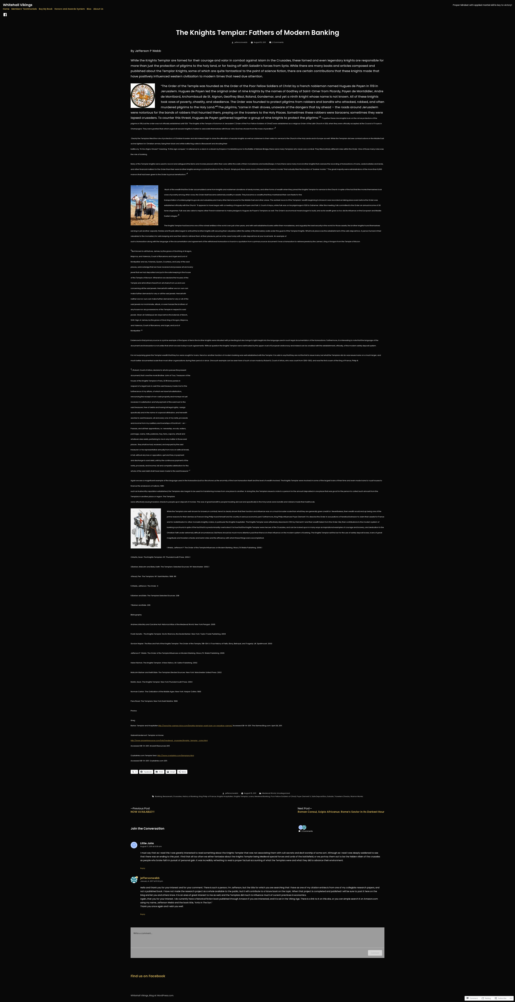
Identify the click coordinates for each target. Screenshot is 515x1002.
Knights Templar (241, 796)
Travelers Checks (342, 796)
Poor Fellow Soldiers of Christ (283, 796)
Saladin (330, 796)
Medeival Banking (262, 796)
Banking (158, 796)
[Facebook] (5, 14)
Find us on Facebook (148, 976)
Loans (251, 796)
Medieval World (269, 793)
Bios (89, 9)
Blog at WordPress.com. (161, 995)
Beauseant (167, 796)
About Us (98, 9)
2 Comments (278, 42)
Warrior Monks (356, 796)
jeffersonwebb (241, 42)
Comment (375, 953)
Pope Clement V (304, 796)
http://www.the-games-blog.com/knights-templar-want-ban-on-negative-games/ (195, 725)
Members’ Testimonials (24, 9)
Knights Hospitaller (225, 796)
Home (6, 9)
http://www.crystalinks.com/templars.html (175, 755)
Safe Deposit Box (319, 796)
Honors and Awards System (69, 9)
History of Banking (190, 796)
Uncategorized (283, 793)
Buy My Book (45, 9)
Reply (142, 868)
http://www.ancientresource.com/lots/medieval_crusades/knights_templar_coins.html (169, 740)
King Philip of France (207, 796)
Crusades (177, 796)
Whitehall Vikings (17, 5)
